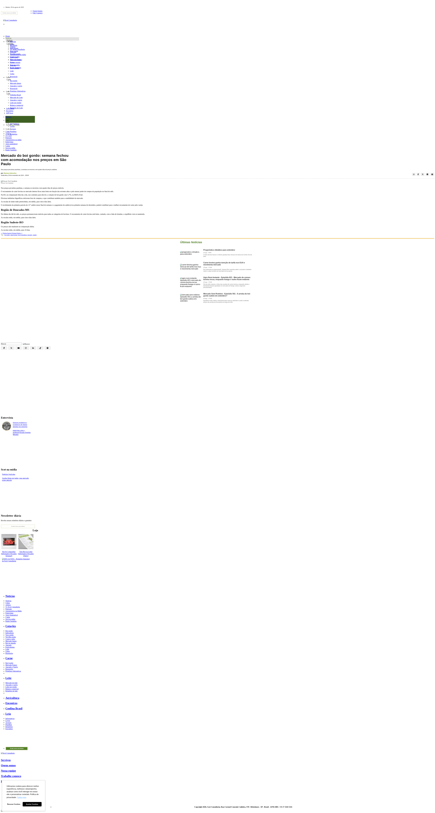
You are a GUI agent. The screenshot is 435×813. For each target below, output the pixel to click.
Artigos (8, 134)
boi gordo (7, 235)
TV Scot (8, 136)
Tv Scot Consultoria (12, 607)
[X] (11, 348)
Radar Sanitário (11, 150)
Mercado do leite (11, 683)
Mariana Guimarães (10, 173)
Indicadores (14, 48)
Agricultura (10, 108)
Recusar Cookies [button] (13, 804)
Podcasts (8, 138)
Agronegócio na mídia (13, 140)
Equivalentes (14, 68)
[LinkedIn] (33, 348)
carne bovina (13, 235)
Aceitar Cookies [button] (32, 804)
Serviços (6, 760)
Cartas (7, 146)
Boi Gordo (9, 663)
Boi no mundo (15, 62)
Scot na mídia (10, 148)
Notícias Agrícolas (8, 474)
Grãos (12, 74)
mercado (29, 235)
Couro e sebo (14, 57)
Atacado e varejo (11, 685)
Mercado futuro (15, 60)
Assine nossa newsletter (9, 13)
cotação (35, 235)
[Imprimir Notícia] (432, 174)
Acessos (8, 723)
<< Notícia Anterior (6, 233)
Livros (7, 721)
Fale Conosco (37, 13)
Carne (9, 79)
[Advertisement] (217, 324)
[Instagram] (26, 348)
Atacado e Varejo (11, 667)
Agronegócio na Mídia (13, 611)
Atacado (13, 65)
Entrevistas (9, 142)
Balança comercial (12, 689)
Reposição (13, 77)
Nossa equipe (8, 770)
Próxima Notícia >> (17, 233)
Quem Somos (37, 11)
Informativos (9, 719)
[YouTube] (18, 348)
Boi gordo (13, 45)
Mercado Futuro (11, 665)
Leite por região (11, 687)
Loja (7, 122)
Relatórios (9, 727)
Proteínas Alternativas (13, 671)
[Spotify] (47, 348)
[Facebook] (4, 348)
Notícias (9, 40)
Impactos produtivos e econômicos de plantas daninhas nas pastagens (20, 425)
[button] (25, 344)
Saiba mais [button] (21, 797)
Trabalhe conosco (11, 776)
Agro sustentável (11, 144)
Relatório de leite (11, 691)
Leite (12, 71)
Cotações (10, 44)
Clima (7, 132)
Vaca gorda (14, 51)
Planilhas (8, 725)
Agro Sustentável (11, 615)
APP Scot (9, 113)
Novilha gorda (15, 54)
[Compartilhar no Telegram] (427, 174)
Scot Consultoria (22, 235)
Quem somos (8, 765)
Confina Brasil (13, 708)
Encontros (9, 111)
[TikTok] (40, 348)
